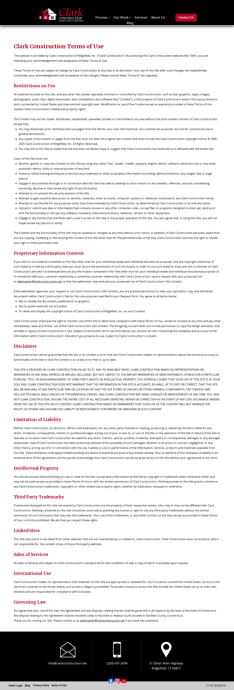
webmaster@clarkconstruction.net (39, 281)
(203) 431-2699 (117, 663)
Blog (27, 685)
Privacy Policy (41, 685)
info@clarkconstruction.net (67, 663)
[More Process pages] (109, 17)
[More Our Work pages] (130, 17)
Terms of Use (59, 685)
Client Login (16, 685)
